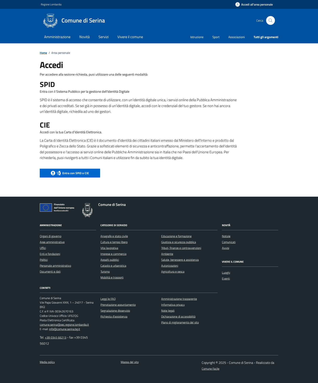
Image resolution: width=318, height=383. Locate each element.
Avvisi (225, 248)
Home (43, 53)
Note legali (167, 310)
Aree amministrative (52, 242)
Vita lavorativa (109, 248)
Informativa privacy (173, 304)
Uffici (43, 248)
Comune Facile (210, 368)
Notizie (226, 236)
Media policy (47, 362)
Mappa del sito (130, 362)
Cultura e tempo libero (114, 242)
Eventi (226, 278)
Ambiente (167, 254)
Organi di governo (50, 236)
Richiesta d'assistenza (113, 316)
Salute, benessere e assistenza (180, 259)
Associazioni (236, 37)
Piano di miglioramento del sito (180, 322)
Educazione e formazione (176, 236)
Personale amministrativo (55, 265)
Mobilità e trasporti (111, 277)
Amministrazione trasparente (179, 299)
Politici (44, 259)
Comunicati (229, 242)
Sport (216, 37)
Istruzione (197, 37)
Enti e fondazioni (50, 254)
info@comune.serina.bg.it (64, 329)
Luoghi (226, 272)
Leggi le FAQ (108, 299)
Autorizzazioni (169, 265)
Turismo (105, 271)
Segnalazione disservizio (115, 310)
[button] (254, 4)
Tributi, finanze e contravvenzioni (181, 248)
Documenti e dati (50, 271)
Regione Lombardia (51, 4)
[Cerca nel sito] (270, 20)
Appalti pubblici (109, 259)
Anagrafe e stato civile (114, 236)
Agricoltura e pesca (172, 271)
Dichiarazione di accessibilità (178, 316)
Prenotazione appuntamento (118, 304)
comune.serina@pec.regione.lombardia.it (64, 324)
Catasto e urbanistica (113, 265)
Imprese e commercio (113, 254)
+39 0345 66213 (55, 337)
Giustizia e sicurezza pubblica (178, 242)
